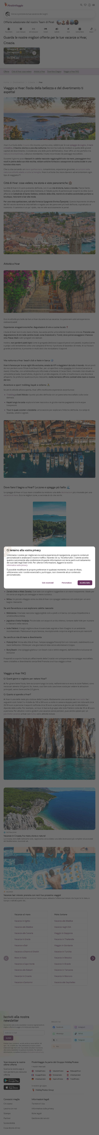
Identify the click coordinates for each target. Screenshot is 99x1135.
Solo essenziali (47, 583)
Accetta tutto (85, 583)
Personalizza (67, 583)
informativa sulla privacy (17, 565)
